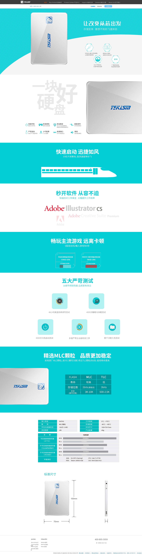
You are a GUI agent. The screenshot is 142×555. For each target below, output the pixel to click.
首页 (45, 2)
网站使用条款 (95, 553)
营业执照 (139, 553)
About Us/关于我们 (114, 2)
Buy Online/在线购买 (55, 2)
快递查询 (109, 553)
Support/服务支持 (87, 2)
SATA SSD (36, 6)
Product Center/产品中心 (71, 2)
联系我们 (87, 553)
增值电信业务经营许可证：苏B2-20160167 (124, 553)
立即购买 (108, 6)
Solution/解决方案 (100, 2)
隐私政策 (102, 553)
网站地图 (81, 553)
